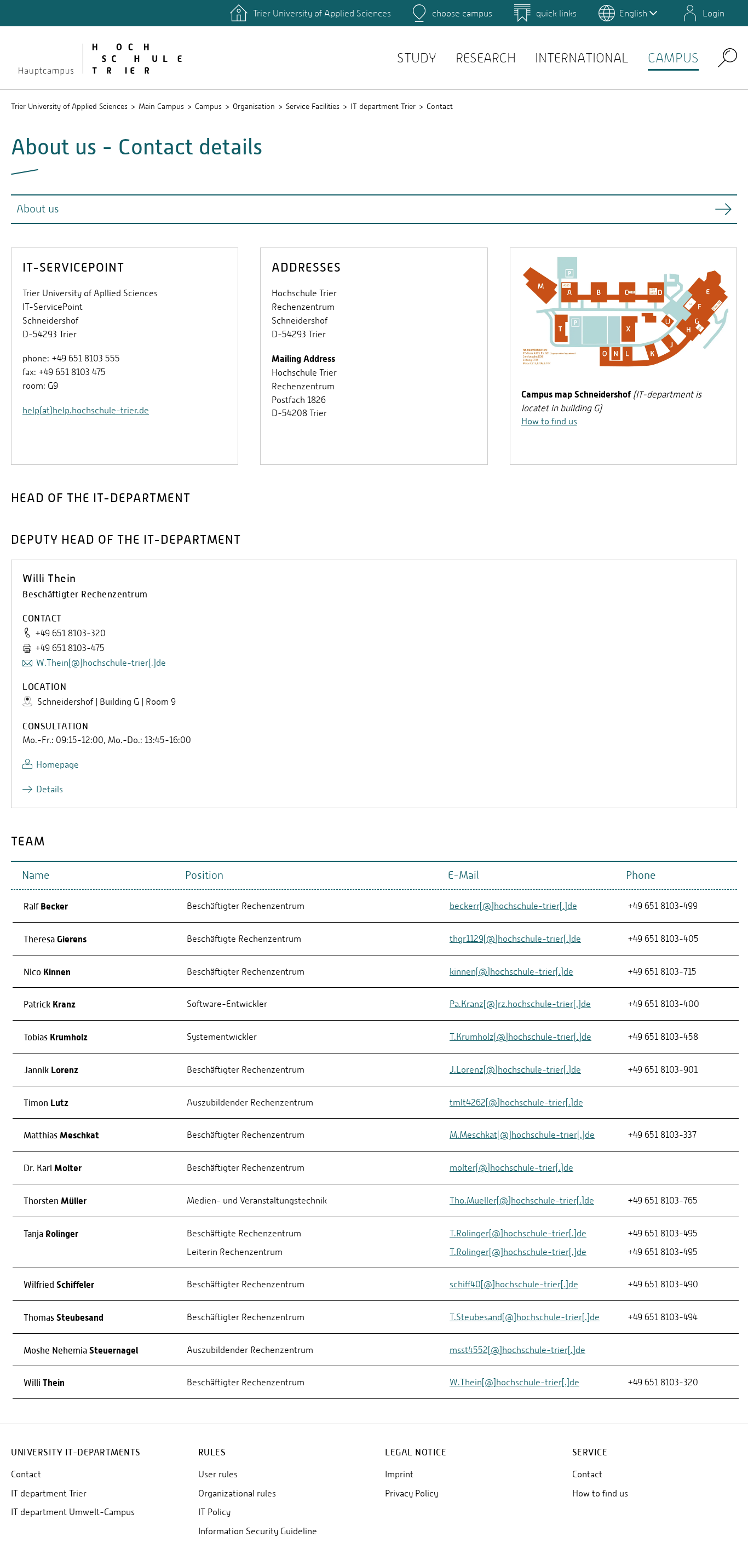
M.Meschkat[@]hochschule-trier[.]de (522, 1135)
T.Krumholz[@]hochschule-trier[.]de (520, 1037)
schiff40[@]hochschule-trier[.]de (514, 1284)
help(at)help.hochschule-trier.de (85, 410)
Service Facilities (313, 106)
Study (416, 57)
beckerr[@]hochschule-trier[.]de (513, 906)
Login (713, 13)
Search (727, 57)
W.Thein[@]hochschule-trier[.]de (101, 663)
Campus (673, 57)
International (582, 57)
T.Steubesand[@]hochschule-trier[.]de (525, 1317)
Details (49, 789)
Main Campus (161, 106)
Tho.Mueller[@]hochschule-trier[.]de (522, 1200)
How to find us (549, 421)
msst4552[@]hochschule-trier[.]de (517, 1350)
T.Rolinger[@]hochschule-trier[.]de (518, 1233)
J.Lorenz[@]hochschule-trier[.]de (515, 1069)
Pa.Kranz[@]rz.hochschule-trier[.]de (520, 1004)
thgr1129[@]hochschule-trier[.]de (515, 939)
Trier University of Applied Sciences (69, 106)
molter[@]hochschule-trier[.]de (511, 1167)
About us (37, 209)
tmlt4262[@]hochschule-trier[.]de (516, 1102)
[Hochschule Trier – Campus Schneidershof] (98, 57)
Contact (440, 106)
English (633, 13)
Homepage (57, 764)
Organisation (254, 106)
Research (486, 57)
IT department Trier (383, 106)
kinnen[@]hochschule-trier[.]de (511, 971)
